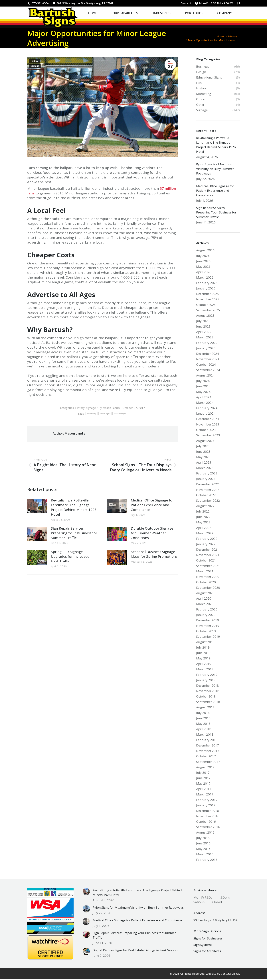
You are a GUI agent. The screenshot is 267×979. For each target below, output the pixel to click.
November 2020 (207, 577)
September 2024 (208, 370)
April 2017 (203, 789)
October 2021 (206, 560)
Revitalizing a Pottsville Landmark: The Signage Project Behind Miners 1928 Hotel (73, 507)
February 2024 (206, 408)
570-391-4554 (40, 3)
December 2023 (207, 419)
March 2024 (204, 402)
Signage (35, 66)
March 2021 (204, 571)
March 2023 (204, 468)
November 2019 (207, 626)
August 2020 (205, 593)
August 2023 (205, 441)
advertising (91, 414)
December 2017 (207, 745)
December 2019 (207, 620)
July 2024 (203, 381)
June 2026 (203, 261)
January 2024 (205, 413)
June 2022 (203, 517)
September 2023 (208, 435)
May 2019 (203, 658)
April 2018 (203, 729)
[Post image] (37, 506)
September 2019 (208, 636)
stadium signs (120, 414)
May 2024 (203, 392)
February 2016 (206, 859)
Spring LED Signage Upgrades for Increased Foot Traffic (70, 556)
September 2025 (208, 310)
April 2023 (203, 462)
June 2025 (203, 326)
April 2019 (203, 664)
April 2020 (203, 598)
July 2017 (203, 772)
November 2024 (207, 359)
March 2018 (204, 734)
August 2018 (205, 707)
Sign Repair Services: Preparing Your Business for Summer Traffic (74, 533)
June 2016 (203, 843)
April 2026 (203, 272)
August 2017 (205, 767)
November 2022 (207, 490)
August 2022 (205, 506)
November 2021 (207, 555)
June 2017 (203, 778)
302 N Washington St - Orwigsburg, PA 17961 (85, 3)
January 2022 (205, 544)
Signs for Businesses (208, 938)
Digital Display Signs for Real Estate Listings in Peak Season (135, 950)
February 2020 (206, 609)
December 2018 (207, 685)
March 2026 (204, 277)
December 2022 (207, 484)
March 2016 (204, 854)
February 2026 (206, 283)
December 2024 (207, 353)
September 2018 (208, 702)
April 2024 (203, 397)
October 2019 (206, 631)
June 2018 (203, 718)
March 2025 (204, 337)
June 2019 (203, 653)
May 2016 (203, 849)
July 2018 (203, 713)
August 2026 (205, 250)
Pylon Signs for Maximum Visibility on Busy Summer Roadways (215, 168)
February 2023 (206, 473)
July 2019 (203, 647)
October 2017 (206, 756)
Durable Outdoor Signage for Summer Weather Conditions (152, 533)
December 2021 (207, 549)
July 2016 (203, 838)
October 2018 (206, 696)
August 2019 (205, 642)
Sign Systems (202, 945)
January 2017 (205, 805)
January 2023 (205, 479)
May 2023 (203, 457)
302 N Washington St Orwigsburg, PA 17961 (215, 920)
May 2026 (203, 266)
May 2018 (203, 723)
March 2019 (204, 669)
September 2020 (208, 587)
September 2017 (208, 762)
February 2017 (206, 800)
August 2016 (205, 832)
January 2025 (205, 348)
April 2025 (203, 332)
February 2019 (206, 674)
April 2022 (203, 528)
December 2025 (207, 294)
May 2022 (203, 522)
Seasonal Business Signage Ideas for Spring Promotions (154, 554)
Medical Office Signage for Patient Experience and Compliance (152, 505)
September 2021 (208, 566)
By (109, 408)
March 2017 (204, 794)
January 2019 (205, 680)
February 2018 (206, 740)
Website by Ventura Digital (222, 973)
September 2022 (208, 500)
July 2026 (203, 256)
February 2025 (206, 343)
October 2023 (206, 430)
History (34, 61)
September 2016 (208, 827)
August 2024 (205, 375)
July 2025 (203, 321)
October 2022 (206, 495)
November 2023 (207, 424)
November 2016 (207, 816)
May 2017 (203, 783)
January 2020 (205, 615)
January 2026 (205, 288)
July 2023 (203, 446)
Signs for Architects (207, 951)
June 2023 (203, 451)
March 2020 (204, 604)
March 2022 (204, 533)
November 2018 (207, 691)
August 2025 (205, 315)
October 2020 (206, 582)
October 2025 (206, 305)
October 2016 (206, 821)
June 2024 (203, 386)
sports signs (105, 414)
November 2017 (207, 751)
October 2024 (206, 364)
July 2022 (203, 511)
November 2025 (207, 299)
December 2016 (207, 811)
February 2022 (206, 538)
